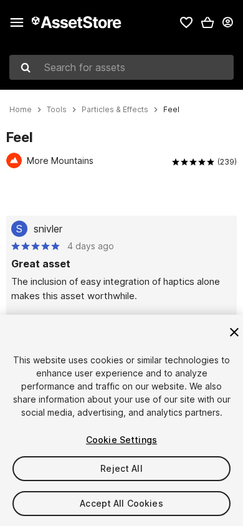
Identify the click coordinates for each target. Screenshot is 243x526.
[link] (186, 22)
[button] (207, 22)
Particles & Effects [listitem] (115, 109)
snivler (48, 228)
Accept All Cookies (121, 503)
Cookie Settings (121, 439)
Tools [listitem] (57, 109)
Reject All (121, 468)
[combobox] (121, 67)
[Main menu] (16, 22)
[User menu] (227, 22)
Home (20, 109)
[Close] (234, 332)
